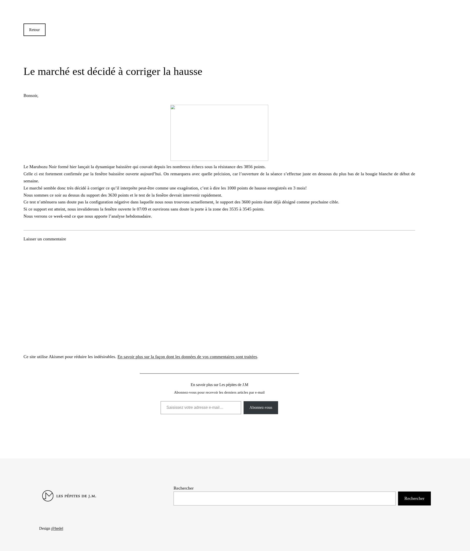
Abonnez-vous (260, 407)
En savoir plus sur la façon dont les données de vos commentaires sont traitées (187, 356)
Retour (34, 30)
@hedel (57, 528)
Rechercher (184, 488)
